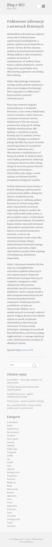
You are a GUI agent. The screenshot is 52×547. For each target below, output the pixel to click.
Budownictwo (13, 429)
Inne (9, 466)
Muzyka (10, 492)
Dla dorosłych (13, 432)
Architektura (12, 422)
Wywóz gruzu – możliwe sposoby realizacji (25, 401)
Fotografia (11, 452)
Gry (8, 459)
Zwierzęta (11, 526)
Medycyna (11, 482)
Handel (10, 462)
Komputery (12, 476)
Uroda (9, 523)
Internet (10, 469)
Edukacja (10, 446)
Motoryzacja (12, 489)
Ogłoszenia (12, 496)
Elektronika (12, 449)
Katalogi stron (13, 472)
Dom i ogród (12, 439)
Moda (9, 486)
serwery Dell (27, 350)
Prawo (9, 502)
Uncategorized (13, 519)
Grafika (10, 456)
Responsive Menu (43, 6)
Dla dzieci (11, 435)
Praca (9, 499)
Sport (9, 512)
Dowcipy (11, 442)
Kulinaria (11, 479)
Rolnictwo (11, 509)
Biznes (10, 425)
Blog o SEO (16, 5)
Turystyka (11, 516)
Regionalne (12, 506)
